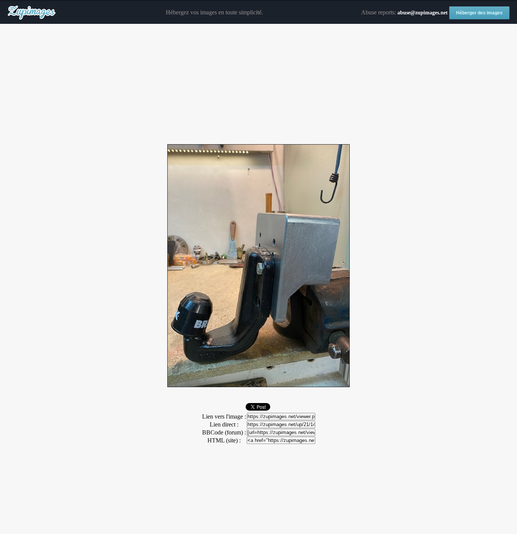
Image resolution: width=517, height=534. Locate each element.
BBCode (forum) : (224, 432)
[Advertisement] (258, 84)
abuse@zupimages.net (422, 13)
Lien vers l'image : (224, 416)
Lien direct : (224, 424)
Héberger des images (479, 13)
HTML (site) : (224, 440)
